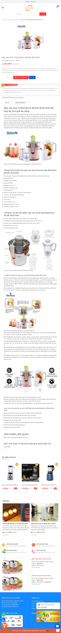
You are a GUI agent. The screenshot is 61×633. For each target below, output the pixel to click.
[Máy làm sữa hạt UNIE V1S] (50, 472)
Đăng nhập (32, 1)
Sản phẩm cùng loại (9, 457)
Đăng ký (27, 1)
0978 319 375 (7, 97)
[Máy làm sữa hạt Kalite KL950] (30, 472)
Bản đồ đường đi (36, 567)
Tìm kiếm (43, 14)
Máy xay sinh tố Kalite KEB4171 (10, 485)
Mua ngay (32, 77)
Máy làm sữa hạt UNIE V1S (49, 485)
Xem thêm (5, 535)
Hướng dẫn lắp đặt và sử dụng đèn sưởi (15, 523)
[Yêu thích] (37, 77)
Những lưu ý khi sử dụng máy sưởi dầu (43, 523)
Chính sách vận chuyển (38, 601)
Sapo (47, 630)
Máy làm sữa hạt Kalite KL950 (29, 485)
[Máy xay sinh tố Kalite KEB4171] (10, 472)
